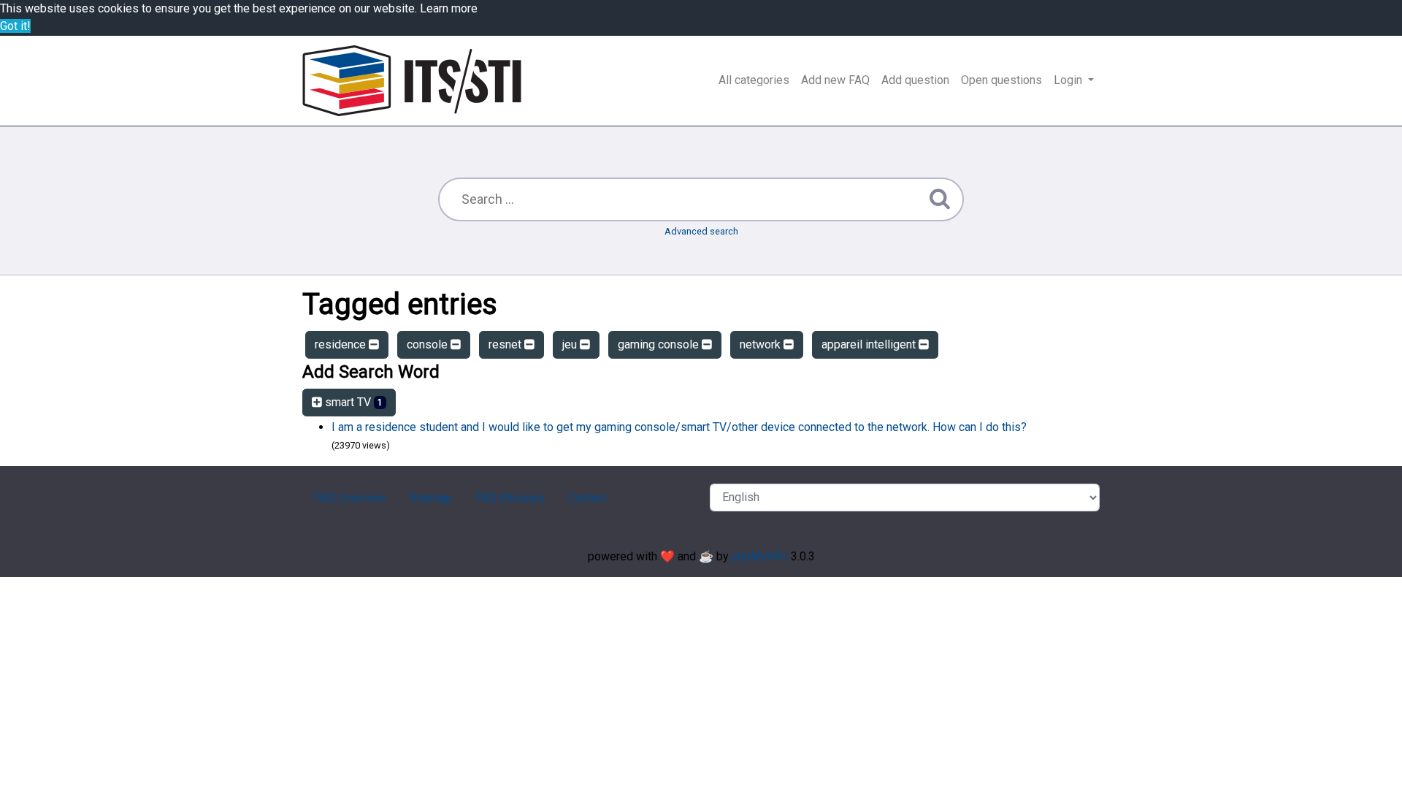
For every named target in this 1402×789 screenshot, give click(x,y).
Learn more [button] (449, 8)
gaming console (660, 344)
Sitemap (431, 498)
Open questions (1001, 80)
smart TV (352, 402)
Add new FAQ (835, 80)
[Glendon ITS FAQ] (411, 81)
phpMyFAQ (760, 556)
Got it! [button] (15, 26)
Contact (587, 498)
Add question (915, 80)
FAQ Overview (350, 498)
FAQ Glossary (510, 498)
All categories (754, 80)
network (762, 344)
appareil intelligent (870, 344)
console (429, 344)
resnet (506, 344)
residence (342, 344)
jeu (571, 344)
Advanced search (701, 231)
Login (1069, 80)
